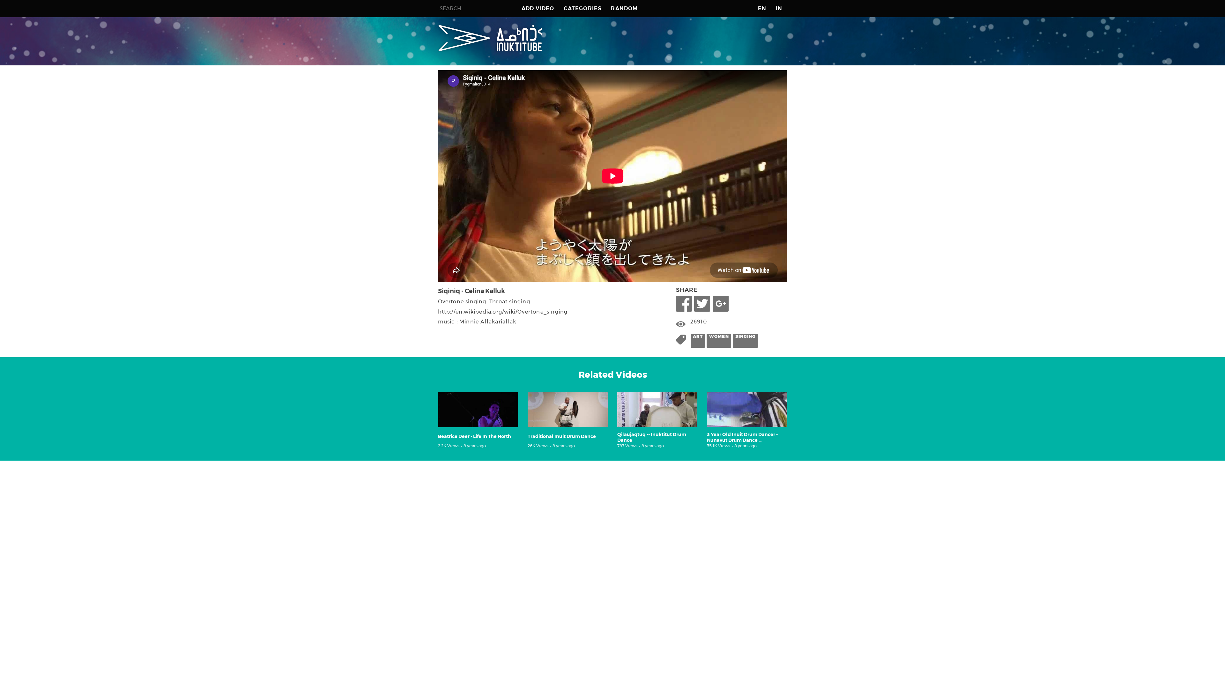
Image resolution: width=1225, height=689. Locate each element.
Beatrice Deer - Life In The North (474, 436)
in (779, 8)
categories (582, 8)
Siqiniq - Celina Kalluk (471, 291)
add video (538, 8)
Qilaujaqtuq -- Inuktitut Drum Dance (651, 437)
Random (624, 8)
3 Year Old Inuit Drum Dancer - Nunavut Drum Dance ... (742, 437)
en (762, 8)
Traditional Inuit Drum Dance (562, 436)
